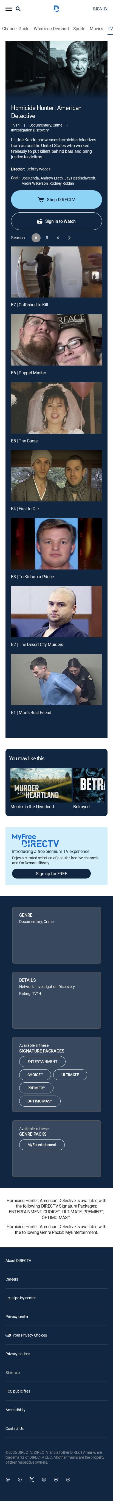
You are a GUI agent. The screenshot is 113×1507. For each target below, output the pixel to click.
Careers (11, 1279)
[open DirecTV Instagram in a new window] (44, 1479)
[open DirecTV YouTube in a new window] (56, 1479)
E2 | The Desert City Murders (37, 644)
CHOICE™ (35, 1074)
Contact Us (14, 1428)
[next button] (69, 237)
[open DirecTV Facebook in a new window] (20, 1479)
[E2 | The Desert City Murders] (56, 611)
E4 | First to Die (25, 509)
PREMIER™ (36, 1087)
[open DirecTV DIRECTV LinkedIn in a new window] (7, 1479)
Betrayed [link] (81, 807)
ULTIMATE (70, 1074)
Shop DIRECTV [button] (61, 200)
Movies (96, 29)
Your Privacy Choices (30, 1335)
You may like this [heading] (26, 759)
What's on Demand (51, 29)
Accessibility (15, 1409)
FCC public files (17, 1391)
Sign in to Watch (60, 221)
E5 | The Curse (24, 441)
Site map (12, 1372)
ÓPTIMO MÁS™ (39, 1101)
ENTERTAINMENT (42, 1061)
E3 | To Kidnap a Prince (32, 577)
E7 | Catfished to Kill (29, 305)
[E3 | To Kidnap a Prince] (56, 543)
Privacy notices (17, 1353)
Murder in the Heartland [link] (32, 807)
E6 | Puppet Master (28, 373)
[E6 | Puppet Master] (56, 340)
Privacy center (17, 1316)
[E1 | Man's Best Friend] (56, 679)
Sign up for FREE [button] (51, 874)
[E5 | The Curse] (56, 408)
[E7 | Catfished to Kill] (56, 272)
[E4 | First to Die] (56, 475)
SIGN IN (100, 9)
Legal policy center (20, 1297)
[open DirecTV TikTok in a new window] (68, 1479)
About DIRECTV (18, 1260)
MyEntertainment (41, 1144)
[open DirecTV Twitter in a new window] (32, 1479)
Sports (79, 29)
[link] (41, 785)
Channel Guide (15, 29)
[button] (8, 8)
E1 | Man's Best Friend (31, 712)
